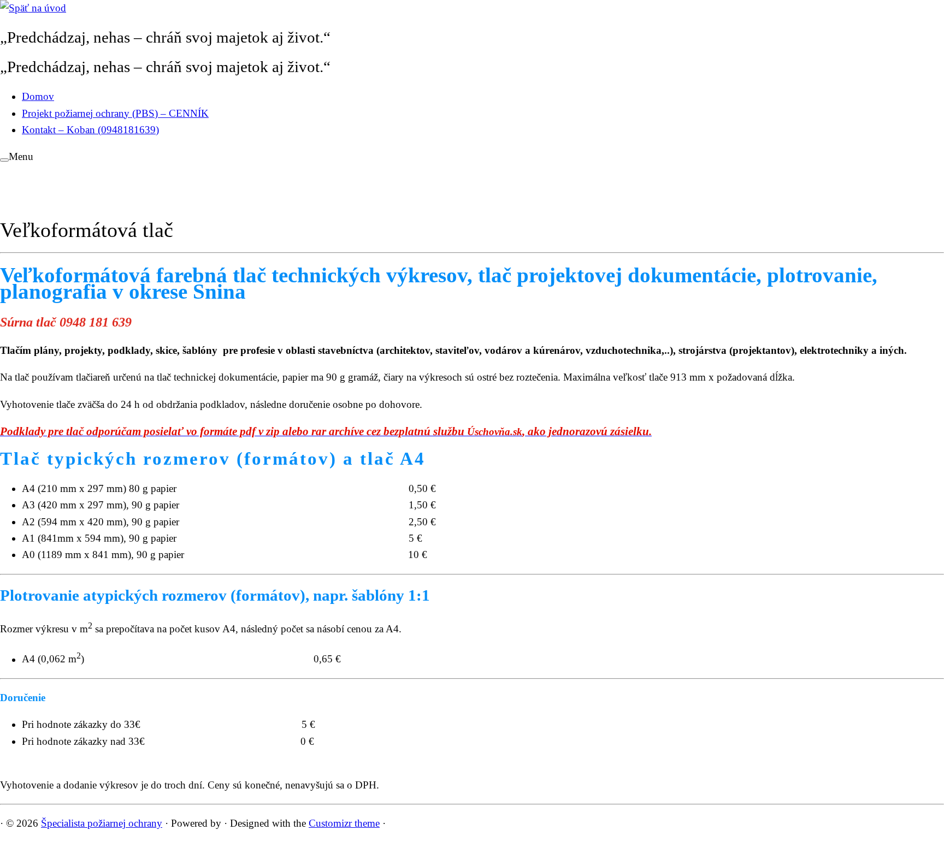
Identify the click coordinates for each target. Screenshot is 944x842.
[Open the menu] (4, 160)
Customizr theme (344, 823)
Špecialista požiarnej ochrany (101, 823)
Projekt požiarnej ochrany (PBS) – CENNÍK (115, 113)
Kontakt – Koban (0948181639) (90, 129)
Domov (38, 96)
